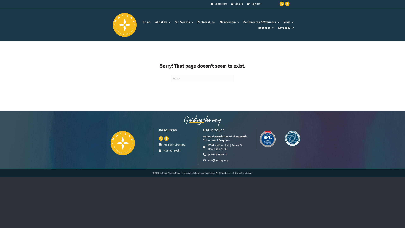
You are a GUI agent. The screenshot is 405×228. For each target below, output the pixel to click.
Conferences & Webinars (259, 22)
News (287, 22)
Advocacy (284, 27)
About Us (161, 22)
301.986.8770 (219, 154)
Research (264, 27)
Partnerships (206, 22)
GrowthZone (246, 173)
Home (146, 22)
